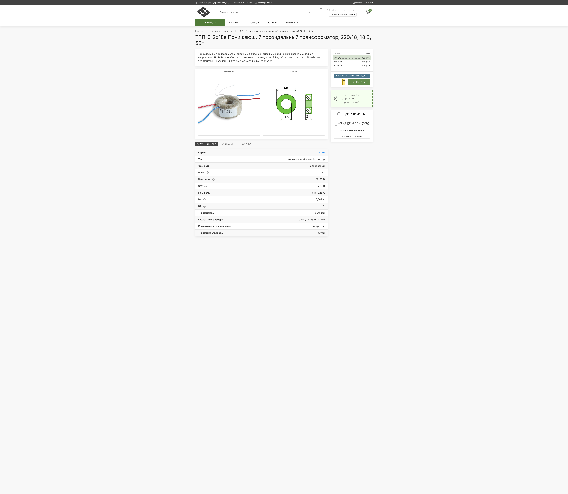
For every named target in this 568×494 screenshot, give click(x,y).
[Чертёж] (294, 105)
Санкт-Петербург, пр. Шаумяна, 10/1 (214, 2)
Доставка (357, 2)
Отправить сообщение (352, 137)
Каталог (209, 22)
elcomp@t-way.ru (265, 2)
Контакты (369, 2)
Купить (360, 82)
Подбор (254, 22)
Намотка (234, 22)
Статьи (273, 22)
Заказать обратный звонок (343, 15)
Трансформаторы (219, 31)
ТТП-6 (321, 152)
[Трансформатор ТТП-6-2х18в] (229, 105)
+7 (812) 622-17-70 (340, 10)
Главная (199, 31)
